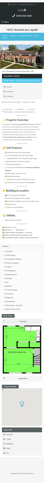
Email (8, 448)
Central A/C (9, 251)
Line (7, 453)
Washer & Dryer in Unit (12, 309)
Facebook (9, 434)
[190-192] (22, 57)
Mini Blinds (8, 286)
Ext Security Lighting (12, 263)
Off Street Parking (11, 290)
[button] (24, 407)
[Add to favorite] (4, 49)
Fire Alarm (8, 267)
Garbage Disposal (11, 274)
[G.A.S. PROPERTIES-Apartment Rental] (22, 10)
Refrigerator (9, 298)
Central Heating (10, 255)
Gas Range (8, 278)
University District (25, 36)
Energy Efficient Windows (13, 259)
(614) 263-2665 (24, 15)
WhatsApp (9, 444)
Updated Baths (10, 301)
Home (4, 36)
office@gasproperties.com (27, 4)
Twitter (8, 439)
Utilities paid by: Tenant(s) (13, 305)
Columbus (12, 36)
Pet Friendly (9, 294)
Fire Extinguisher (10, 271)
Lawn (7, 282)
